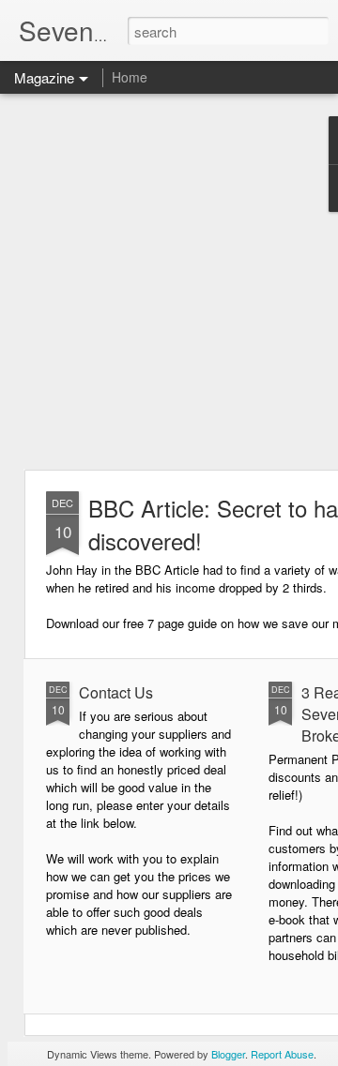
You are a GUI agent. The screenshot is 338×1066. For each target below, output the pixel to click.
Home (129, 77)
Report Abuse (282, 1053)
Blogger (228, 1053)
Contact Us (116, 692)
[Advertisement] (169, 281)
